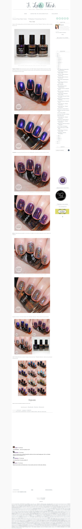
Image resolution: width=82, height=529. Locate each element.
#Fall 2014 (60, 508)
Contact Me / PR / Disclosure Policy (39, 13)
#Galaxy (22, 511)
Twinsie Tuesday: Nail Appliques (62, 126)
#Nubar (40, 518)
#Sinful (32, 523)
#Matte (38, 515)
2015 (58, 55)
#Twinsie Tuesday (22, 525)
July (58, 65)
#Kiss (46, 513)
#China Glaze (22, 505)
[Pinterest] (62, 18)
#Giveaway (41, 511)
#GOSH (13, 511)
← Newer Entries (15, 489)
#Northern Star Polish (35, 518)
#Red (43, 521)
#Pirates (57, 519)
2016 (58, 53)
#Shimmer (14, 523)
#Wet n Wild (25, 526)
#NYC (33, 516)
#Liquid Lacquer (62, 514)
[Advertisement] (32, 482)
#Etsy (50, 508)
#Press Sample (34, 411)
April (58, 135)
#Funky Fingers (67, 509)
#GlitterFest (61, 511)
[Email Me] (67, 18)
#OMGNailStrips (44, 518)
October (59, 60)
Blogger (43, 499)
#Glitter (50, 511)
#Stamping (60, 523)
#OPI (49, 518)
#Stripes (20, 523)
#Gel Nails (26, 511)
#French (58, 509)
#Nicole (22, 518)
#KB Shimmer (35, 513)
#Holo (17, 513)
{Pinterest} (41, 407)
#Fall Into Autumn (66, 508)
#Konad (55, 513)
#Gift (29, 511)
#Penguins (35, 519)
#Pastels (25, 519)
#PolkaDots (30, 520)
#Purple (28, 521)
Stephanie (62, 24)
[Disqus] (32, 430)
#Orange (13, 519)
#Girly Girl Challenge (34, 511)
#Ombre (54, 518)
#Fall (57, 508)
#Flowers (48, 509)
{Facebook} (30, 407)
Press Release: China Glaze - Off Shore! (63, 114)
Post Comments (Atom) (22, 491)
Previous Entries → (49, 489)
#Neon (19, 518)
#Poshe (38, 520)
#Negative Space (15, 518)
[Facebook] (57, 18)
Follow (63, 34)
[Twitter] (60, 18)
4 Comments (28, 410)
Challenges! (55, 13)
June (58, 66)
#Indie (34, 513)
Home (25, 13)
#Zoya (58, 526)
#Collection (18, 411)
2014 (58, 56)
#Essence (35, 508)
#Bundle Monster (47, 504)
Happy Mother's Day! (60, 115)
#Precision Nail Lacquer (44, 520)
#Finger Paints (34, 509)
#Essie (39, 508)
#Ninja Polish (28, 518)
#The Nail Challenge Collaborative (48, 524)
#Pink (54, 519)
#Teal (26, 524)
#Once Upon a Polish (59, 518)
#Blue (68, 503)
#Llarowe (29, 411)
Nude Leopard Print (60, 84)
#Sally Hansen (25, 522)
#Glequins (45, 511)
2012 (58, 143)
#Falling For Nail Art (16, 509)
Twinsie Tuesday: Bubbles (61, 112)
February (59, 138)
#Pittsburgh (61, 519)
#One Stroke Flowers (66, 518)
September (59, 62)
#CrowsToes (23, 411)
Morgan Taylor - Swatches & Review (63, 108)
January (59, 139)
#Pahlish (18, 519)
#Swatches (44, 411)
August (59, 63)
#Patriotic (29, 519)
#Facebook (53, 508)
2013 (58, 141)
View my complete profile (61, 32)
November (59, 59)
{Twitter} (36, 407)
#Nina (25, 518)
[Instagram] (65, 18)
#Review (39, 411)
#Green (37, 512)
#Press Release (53, 520)
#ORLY (52, 518)
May (58, 68)
